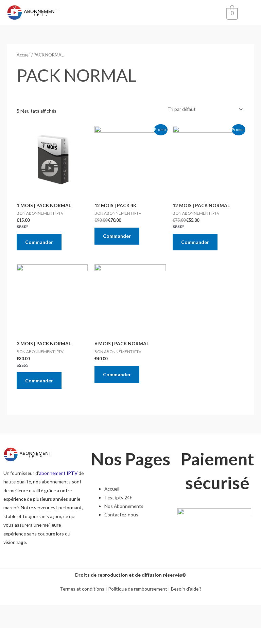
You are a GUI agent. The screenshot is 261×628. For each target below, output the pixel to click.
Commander (39, 242)
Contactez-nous (121, 514)
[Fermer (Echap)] (8, 611)
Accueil (24, 54)
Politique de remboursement (137, 589)
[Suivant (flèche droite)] (26, 622)
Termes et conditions (82, 589)
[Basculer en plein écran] (44, 611)
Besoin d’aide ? (186, 589)
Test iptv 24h (118, 497)
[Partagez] (26, 611)
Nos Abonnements (123, 506)
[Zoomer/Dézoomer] (62, 611)
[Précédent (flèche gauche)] (8, 622)
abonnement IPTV (58, 473)
